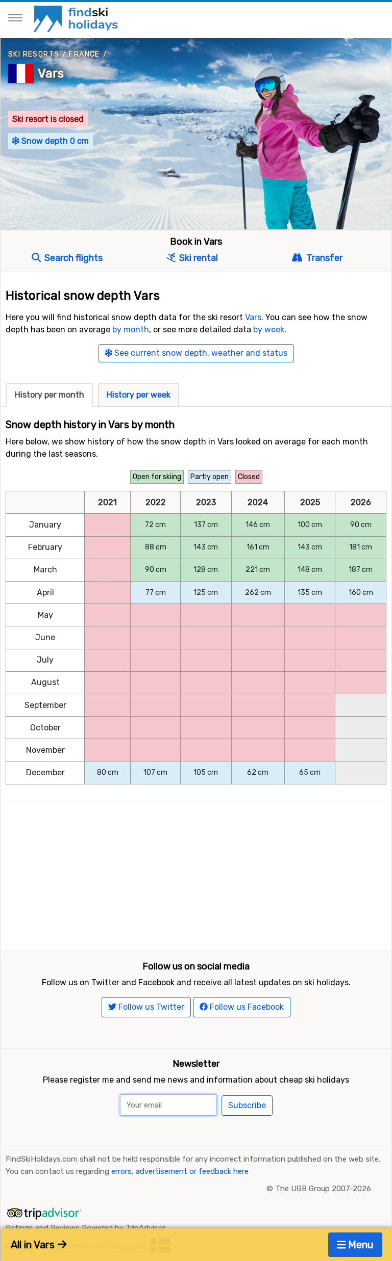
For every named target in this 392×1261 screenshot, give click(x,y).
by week (268, 329)
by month (130, 329)
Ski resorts (33, 54)
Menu (360, 1245)
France (84, 54)
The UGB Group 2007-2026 (323, 1188)
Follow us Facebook (246, 1007)
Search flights (72, 258)
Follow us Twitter (150, 1007)
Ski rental (197, 258)
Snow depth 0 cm (54, 141)
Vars (51, 73)
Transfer (323, 258)
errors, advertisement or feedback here (180, 1171)
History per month (49, 395)
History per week (138, 395)
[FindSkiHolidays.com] (77, 18)
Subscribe (247, 1105)
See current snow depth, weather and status (199, 353)
